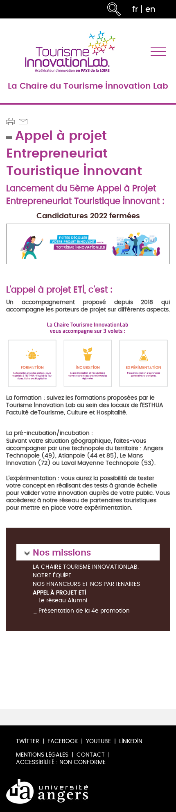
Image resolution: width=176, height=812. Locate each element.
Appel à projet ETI (59, 593)
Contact (91, 754)
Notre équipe (52, 576)
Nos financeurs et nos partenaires (86, 584)
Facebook (62, 741)
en (150, 9)
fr (135, 9)
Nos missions (62, 552)
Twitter (27, 741)
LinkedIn (130, 741)
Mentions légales (42, 754)
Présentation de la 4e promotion (84, 610)
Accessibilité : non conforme (61, 762)
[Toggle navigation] (158, 51)
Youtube (98, 741)
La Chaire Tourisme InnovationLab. (86, 567)
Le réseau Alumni (62, 600)
